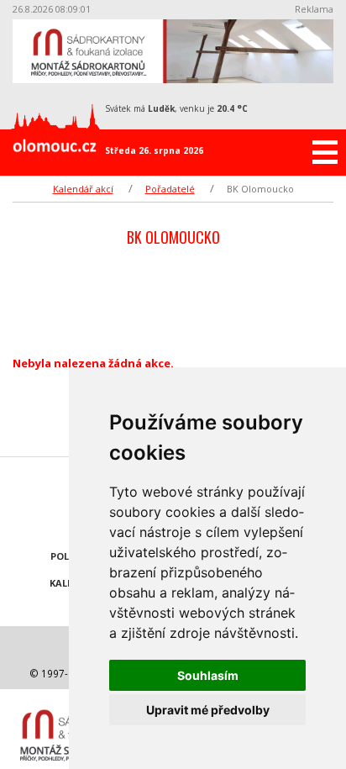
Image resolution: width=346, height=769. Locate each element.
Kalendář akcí (83, 188)
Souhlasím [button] (208, 675)
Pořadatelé (170, 188)
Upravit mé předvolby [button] (208, 710)
